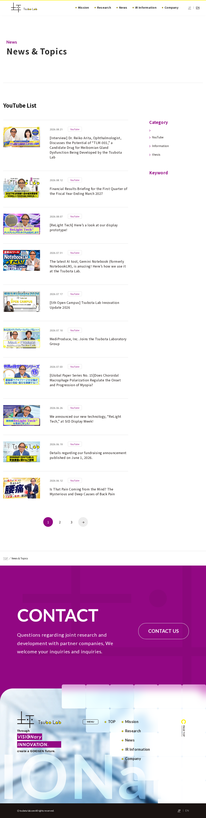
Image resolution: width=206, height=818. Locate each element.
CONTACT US (163, 631)
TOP (5, 558)
